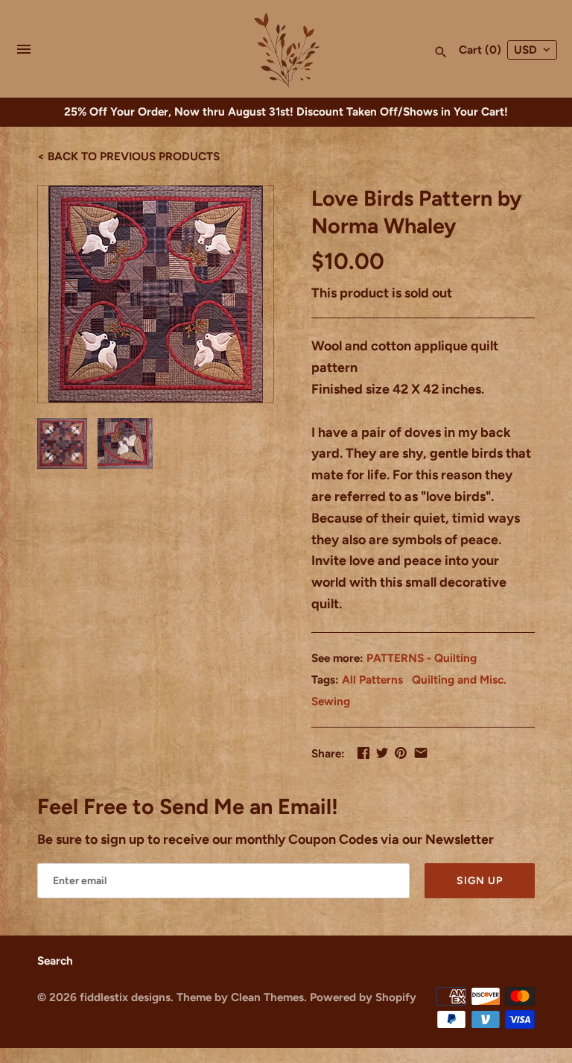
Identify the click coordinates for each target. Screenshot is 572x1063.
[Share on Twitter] (382, 753)
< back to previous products (128, 156)
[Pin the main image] (401, 753)
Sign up (480, 880)
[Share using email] (420, 753)
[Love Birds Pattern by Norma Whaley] (155, 294)
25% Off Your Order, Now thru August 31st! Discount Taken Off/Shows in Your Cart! (286, 111)
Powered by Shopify (363, 997)
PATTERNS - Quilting (421, 658)
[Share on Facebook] (363, 753)
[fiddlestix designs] (286, 50)
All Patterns (372, 679)
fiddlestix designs (125, 997)
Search (55, 960)
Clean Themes (267, 997)
